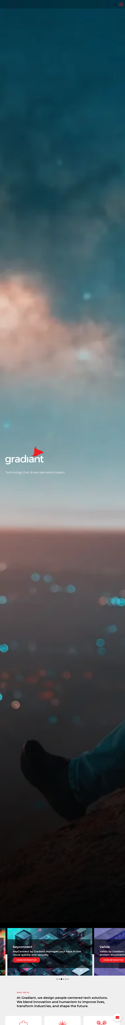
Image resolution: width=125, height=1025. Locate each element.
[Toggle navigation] (121, 5)
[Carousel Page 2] (59, 979)
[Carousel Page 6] (68, 979)
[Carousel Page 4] (63, 979)
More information (26, 960)
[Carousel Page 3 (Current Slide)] (61, 979)
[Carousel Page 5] (66, 979)
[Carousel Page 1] (57, 979)
